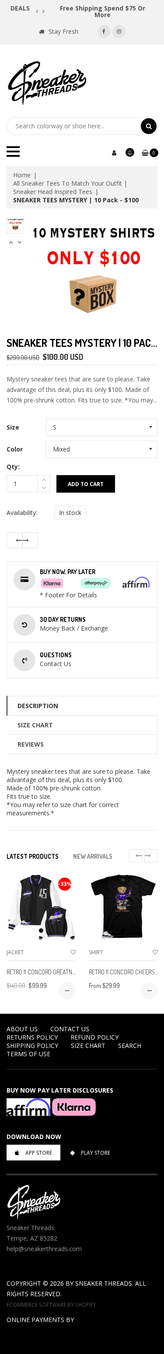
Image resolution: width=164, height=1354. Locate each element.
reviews (30, 744)
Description (37, 706)
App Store (38, 1153)
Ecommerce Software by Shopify (51, 1304)
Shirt (96, 952)
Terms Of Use (28, 1054)
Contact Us (69, 1029)
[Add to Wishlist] (73, 952)
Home (22, 175)
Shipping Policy (32, 1045)
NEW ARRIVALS (92, 856)
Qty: (13, 466)
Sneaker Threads (103, 1283)
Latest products (33, 856)
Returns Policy (32, 1037)
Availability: (22, 512)
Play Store (95, 1153)
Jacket (15, 952)
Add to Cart (86, 484)
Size (13, 427)
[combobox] (73, 126)
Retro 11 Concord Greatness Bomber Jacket (66, 972)
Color (15, 449)
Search (129, 1045)
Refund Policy (94, 1037)
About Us (22, 1029)
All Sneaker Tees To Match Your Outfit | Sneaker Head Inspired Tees (70, 187)
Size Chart (35, 725)
